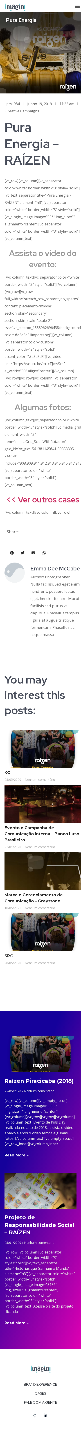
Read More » (16, 1155)
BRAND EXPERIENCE (40, 1384)
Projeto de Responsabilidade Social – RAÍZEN (39, 1225)
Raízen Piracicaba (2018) (39, 1081)
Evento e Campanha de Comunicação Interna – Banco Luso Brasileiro (41, 833)
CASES (40, 1393)
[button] (77, 6)
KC (7, 772)
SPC (8, 956)
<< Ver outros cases (42, 499)
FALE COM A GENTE (40, 1402)
